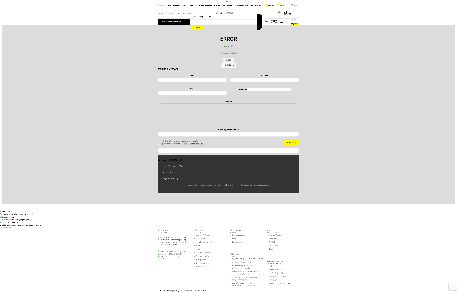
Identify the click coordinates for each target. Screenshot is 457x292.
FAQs (271, 266)
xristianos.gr (169, 291)
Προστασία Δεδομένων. (196, 144)
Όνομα (192, 75)
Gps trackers (201, 239)
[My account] (288, 5)
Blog (234, 239)
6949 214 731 (181, 254)
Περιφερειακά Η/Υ (203, 253)
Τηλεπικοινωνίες (202, 267)
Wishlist (272, 242)
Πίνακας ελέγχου (275, 235)
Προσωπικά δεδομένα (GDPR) (280, 283)
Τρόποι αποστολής (276, 269)
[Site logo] (224, 13)
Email (192, 88)
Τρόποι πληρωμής (276, 273)
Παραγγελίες (273, 239)
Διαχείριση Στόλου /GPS (241, 262)
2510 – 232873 (167, 172)
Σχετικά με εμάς (238, 235)
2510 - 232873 (188, 5)
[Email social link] (166, 191)
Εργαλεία (199, 246)
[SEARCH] (259, 22)
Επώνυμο (264, 75)
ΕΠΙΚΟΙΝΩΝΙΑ (229, 65)
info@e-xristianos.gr (174, 5)
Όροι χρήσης (273, 280)
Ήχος (198, 249)
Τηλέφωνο (242, 89)
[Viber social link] (171, 191)
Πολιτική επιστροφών (277, 276)
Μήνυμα (228, 101)
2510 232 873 (169, 254)
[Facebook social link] (294, 13)
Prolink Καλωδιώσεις (204, 242)
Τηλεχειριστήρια (202, 263)
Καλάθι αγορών (274, 246)
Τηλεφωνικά (201, 260)
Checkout (272, 249)
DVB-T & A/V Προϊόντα (204, 235)
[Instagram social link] (297, 13)
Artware (203, 291)
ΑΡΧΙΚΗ (228, 60)
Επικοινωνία (237, 242)
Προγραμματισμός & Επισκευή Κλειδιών (247, 259)
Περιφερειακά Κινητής (204, 256)
